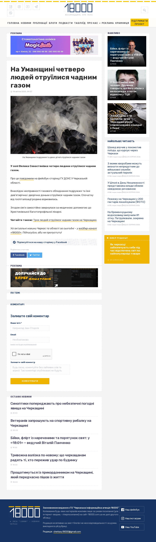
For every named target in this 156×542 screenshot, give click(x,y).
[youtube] (27, 7)
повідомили (27, 178)
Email (13, 334)
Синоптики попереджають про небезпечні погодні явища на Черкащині (52, 405)
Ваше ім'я (16, 323)
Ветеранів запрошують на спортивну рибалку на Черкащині (51, 423)
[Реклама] (54, 45)
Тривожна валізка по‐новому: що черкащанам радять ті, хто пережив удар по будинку (48, 457)
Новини (26, 23)
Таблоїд (80, 23)
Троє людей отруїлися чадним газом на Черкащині (64, 220)
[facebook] (10, 7)
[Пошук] (145, 10)
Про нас (92, 23)
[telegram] (36, 7)
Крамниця (122, 23)
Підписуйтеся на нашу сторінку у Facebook (42, 242)
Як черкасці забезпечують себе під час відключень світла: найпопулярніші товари (125, 249)
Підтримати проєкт (139, 23)
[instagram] (19, 7)
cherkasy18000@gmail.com (67, 531)
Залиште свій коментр (23, 362)
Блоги (53, 23)
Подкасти (66, 23)
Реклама (108, 23)
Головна (13, 23)
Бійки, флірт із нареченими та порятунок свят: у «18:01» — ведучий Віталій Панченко (50, 440)
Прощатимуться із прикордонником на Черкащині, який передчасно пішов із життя (52, 474)
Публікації (40, 23)
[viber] (10, 13)
